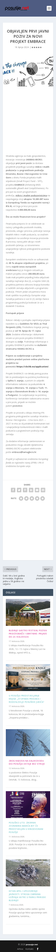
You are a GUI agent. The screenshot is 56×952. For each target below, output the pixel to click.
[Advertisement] (28, 121)
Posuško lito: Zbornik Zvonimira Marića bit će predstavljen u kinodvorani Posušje (26, 827)
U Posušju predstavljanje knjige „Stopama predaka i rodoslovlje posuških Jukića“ (26, 698)
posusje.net (32, 944)
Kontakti (29, 948)
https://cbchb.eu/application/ (33, 366)
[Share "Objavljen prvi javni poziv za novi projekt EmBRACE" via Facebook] (13, 490)
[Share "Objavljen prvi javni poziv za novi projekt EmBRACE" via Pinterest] (25, 490)
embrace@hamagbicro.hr (24, 452)
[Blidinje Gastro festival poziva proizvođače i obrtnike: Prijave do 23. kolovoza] (28, 612)
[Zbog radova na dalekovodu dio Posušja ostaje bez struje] (28, 742)
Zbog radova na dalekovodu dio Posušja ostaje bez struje (27, 762)
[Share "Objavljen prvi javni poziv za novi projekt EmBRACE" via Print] (43, 490)
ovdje (20, 341)
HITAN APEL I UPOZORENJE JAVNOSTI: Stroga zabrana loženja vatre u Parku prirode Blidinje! (27, 896)
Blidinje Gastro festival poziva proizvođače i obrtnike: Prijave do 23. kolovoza (28, 633)
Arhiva (20, 948)
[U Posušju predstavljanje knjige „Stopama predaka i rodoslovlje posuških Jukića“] (28, 677)
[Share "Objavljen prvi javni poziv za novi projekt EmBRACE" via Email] (37, 490)
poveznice (17, 405)
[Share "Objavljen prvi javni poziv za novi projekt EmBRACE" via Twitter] (19, 490)
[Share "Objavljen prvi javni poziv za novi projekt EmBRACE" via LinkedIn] (31, 490)
